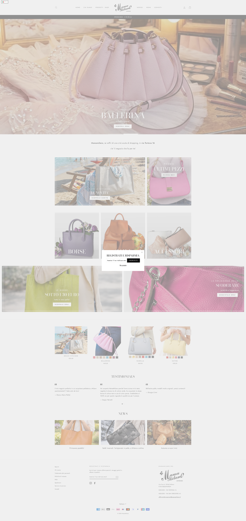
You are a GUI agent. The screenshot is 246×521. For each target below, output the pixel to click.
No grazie (123, 265)
